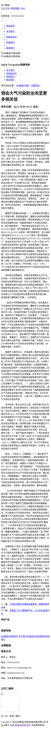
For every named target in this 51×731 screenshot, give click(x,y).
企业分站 (5, 8)
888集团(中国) (22, 85)
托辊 (12, 725)
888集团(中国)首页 (9, 636)
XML (23, 8)
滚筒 (17, 725)
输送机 (22, 725)
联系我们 (10, 48)
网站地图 (15, 8)
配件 (28, 725)
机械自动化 (11, 37)
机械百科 (10, 42)
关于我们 (10, 31)
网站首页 (10, 26)
